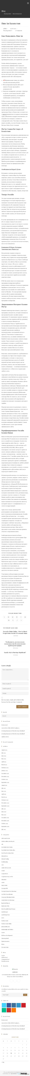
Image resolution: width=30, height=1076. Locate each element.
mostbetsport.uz (6, 914)
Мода (3, 944)
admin (5, 28)
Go (25, 994)
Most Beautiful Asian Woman (8, 909)
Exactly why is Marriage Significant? (15, 652)
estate (3, 882)
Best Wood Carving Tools (8, 853)
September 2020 (5, 806)
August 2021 (4, 785)
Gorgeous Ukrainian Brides (8, 897)
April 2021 (4, 794)
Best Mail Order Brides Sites (8, 850)
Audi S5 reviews (5, 736)
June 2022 (4, 755)
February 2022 (5, 767)
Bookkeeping (5, 861)
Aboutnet (14, 1073)
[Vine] (4, 1010)
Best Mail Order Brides (7, 847)
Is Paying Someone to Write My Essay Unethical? (13, 731)
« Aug (3, 1062)
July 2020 (4, 808)
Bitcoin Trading (5, 859)
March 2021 (4, 797)
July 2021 (4, 788)
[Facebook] (11, 980)
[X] (18, 980)
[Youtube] (9, 1010)
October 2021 (5, 779)
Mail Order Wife (5, 906)
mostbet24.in (5, 912)
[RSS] (14, 1010)
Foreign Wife (5, 888)
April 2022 (4, 761)
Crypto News (5, 873)
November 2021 (5, 776)
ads (2, 844)
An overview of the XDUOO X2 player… (11, 728)
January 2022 (5, 770)
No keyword (4, 725)
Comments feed (5, 959)
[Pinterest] (23, 1005)
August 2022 (4, 750)
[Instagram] (15, 980)
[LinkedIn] (18, 1005)
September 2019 (5, 826)
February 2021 (5, 800)
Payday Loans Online (7, 923)
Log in (3, 955)
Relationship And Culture (7, 929)
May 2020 (4, 814)
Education (4, 879)
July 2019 (4, 829)
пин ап (5, 114)
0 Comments (18, 30)
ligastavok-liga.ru (6, 903)
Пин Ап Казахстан (17, 13)
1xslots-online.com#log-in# (8, 841)
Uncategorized (7, 30)
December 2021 (5, 773)
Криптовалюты (5, 941)
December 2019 (5, 817)
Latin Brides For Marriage (8, 900)
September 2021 (5, 782)
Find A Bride (4, 885)
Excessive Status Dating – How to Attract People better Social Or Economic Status (15, 632)
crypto (3, 870)
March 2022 (4, 764)
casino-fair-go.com (6, 867)
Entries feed (4, 957)
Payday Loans (5, 920)
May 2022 (4, 758)
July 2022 (4, 753)
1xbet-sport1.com (6, 838)
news (3, 917)
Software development (7, 935)
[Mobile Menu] (28, 3)
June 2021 (4, 791)
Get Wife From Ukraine (7, 894)
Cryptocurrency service (7, 876)
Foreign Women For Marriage (9, 891)
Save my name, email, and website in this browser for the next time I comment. (13, 701)
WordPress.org (5, 961)
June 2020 (4, 811)
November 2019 (5, 820)
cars (3, 864)
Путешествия (5, 947)
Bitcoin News (5, 856)
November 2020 (5, 803)
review (3, 932)
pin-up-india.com (6, 926)
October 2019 (5, 823)
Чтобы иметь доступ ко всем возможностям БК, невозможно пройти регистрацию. (15, 643)
